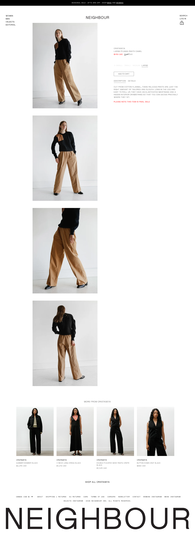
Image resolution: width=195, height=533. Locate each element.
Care (86, 497)
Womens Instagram (152, 497)
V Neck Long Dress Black (69, 463)
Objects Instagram (73, 501)
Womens (119, 3)
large (145, 65)
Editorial (11, 25)
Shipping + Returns (56, 497)
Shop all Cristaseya (97, 482)
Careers (111, 497)
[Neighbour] (97, 17)
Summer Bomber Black (27, 463)
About (40, 497)
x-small (118, 65)
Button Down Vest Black (149, 463)
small (127, 65)
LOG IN (183, 19)
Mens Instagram (173, 497)
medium (136, 65)
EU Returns (75, 497)
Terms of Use (98, 497)
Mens (109, 3)
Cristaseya (119, 48)
